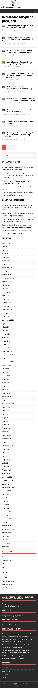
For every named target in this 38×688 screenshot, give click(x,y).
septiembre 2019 (8, 529)
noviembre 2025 (7, 271)
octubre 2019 (6, 526)
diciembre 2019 (7, 519)
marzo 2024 (6, 341)
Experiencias (6, 557)
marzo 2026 (6, 261)
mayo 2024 (6, 334)
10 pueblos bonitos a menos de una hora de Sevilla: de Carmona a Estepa (21, 99)
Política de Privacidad (9, 625)
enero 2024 (6, 348)
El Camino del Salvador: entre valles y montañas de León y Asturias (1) (21, 88)
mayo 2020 (6, 501)
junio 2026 (5, 250)
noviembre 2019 (7, 522)
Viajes (4, 567)
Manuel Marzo (19, 66)
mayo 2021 (6, 460)
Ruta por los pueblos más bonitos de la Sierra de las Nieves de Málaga (21, 51)
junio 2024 (5, 330)
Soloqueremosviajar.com (21, 55)
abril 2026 (5, 257)
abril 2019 (5, 547)
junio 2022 (5, 414)
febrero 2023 (6, 386)
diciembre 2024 (7, 310)
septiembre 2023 (8, 362)
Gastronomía (6, 560)
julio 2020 (5, 494)
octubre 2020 (6, 484)
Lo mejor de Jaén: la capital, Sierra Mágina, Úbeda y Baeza (20, 27)
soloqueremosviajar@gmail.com (12, 616)
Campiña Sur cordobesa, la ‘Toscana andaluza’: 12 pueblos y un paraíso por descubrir (18, 75)
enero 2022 (6, 432)
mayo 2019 (6, 543)
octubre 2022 (6, 400)
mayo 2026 (6, 254)
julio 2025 (5, 285)
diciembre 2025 (7, 268)
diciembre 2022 (7, 393)
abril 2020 (5, 505)
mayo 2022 (6, 418)
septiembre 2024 (8, 320)
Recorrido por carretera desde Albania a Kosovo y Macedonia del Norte (17, 39)
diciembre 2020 (7, 477)
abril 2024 (5, 337)
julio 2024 (5, 327)
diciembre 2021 (7, 435)
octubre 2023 (6, 358)
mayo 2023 (6, 376)
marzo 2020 (6, 508)
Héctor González (21, 30)
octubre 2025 (6, 275)
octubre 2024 (6, 317)
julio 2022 (5, 411)
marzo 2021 (6, 467)
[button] (35, 10)
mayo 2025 (6, 292)
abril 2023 (5, 379)
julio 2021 (5, 453)
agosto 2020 (6, 491)
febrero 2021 (6, 470)
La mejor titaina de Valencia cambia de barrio (21, 122)
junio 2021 (5, 456)
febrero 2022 (6, 428)
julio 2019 (5, 536)
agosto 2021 (6, 449)
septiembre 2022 (8, 404)
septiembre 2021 (8, 446)
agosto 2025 (6, 282)
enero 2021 (6, 473)
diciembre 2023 (7, 351)
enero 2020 (6, 515)
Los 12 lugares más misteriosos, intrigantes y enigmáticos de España (21, 63)
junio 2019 (5, 540)
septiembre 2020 (8, 487)
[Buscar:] (19, 155)
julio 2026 (5, 247)
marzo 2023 (6, 383)
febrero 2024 (6, 344)
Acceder (5, 577)
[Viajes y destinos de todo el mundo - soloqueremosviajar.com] (19, 7)
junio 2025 (5, 289)
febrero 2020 (6, 512)
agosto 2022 (6, 407)
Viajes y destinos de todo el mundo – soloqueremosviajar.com (18, 598)
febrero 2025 (6, 303)
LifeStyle (5, 564)
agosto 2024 (6, 324)
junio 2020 (5, 498)
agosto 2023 (6, 365)
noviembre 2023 (7, 355)
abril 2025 (5, 296)
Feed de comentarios (9, 584)
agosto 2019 (6, 533)
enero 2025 (6, 306)
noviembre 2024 (7, 313)
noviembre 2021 (7, 439)
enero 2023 (6, 390)
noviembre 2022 (7, 397)
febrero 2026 (6, 264)
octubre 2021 (6, 442)
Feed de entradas (8, 581)
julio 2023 (5, 369)
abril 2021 (5, 463)
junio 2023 (5, 372)
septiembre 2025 (8, 278)
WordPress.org (7, 588)
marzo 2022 (6, 425)
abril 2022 (5, 421)
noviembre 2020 (7, 480)
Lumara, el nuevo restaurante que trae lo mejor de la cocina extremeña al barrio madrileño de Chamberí (18, 175)
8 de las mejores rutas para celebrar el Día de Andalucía (21, 111)
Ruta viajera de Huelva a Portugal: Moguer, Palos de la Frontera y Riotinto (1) (17, 135)
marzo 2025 (6, 299)
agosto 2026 (6, 243)
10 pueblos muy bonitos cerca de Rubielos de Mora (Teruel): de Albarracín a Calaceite (17, 207)
